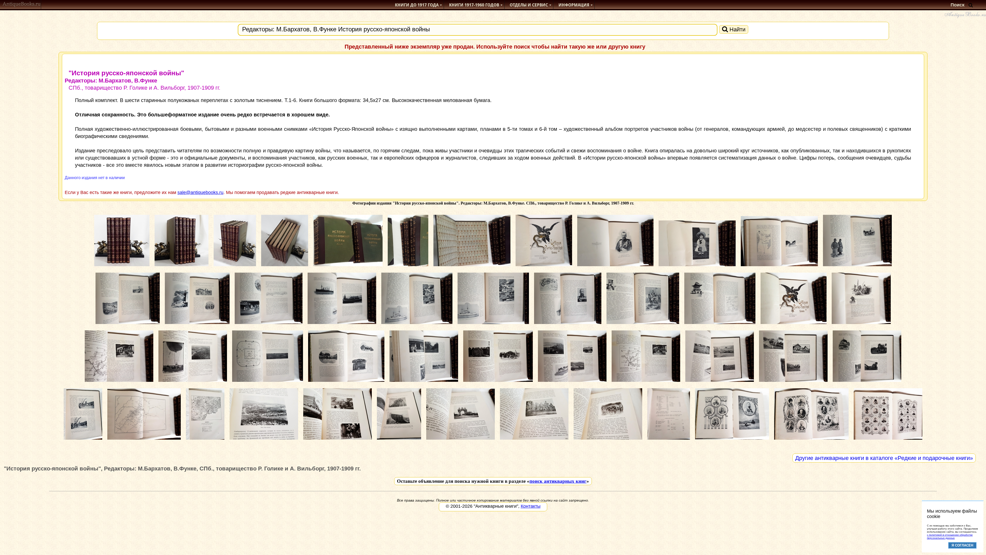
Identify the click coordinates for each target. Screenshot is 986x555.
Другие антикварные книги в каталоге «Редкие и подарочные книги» (884, 458)
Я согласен (962, 545)
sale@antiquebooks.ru (200, 192)
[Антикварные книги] (22, 5)
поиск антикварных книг (557, 481)
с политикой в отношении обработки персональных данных (950, 536)
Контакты (531, 506)
